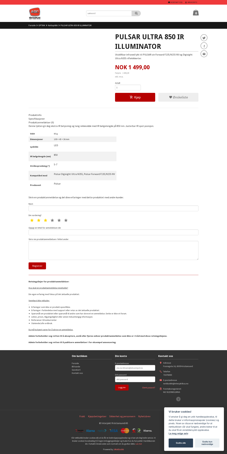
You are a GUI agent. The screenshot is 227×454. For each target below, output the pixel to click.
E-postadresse (122, 363)
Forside (32, 25)
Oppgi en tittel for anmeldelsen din (45, 227)
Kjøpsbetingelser (97, 416)
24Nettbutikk (119, 449)
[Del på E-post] (204, 53)
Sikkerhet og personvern (122, 416)
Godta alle (181, 443)
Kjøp (137, 97)
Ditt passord (120, 374)
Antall (117, 83)
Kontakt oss (77, 373)
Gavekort (76, 369)
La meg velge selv (178, 433)
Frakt (82, 416)
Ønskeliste (180, 97)
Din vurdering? (35, 215)
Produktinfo (35, 115)
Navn (31, 203)
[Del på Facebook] (204, 45)
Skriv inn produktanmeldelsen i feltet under (49, 239)
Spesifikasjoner (37, 118)
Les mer (139, 444)
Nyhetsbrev (144, 416)
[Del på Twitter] (204, 37)
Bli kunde (76, 366)
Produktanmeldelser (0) (41, 122)
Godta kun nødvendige (207, 442)
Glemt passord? (148, 387)
